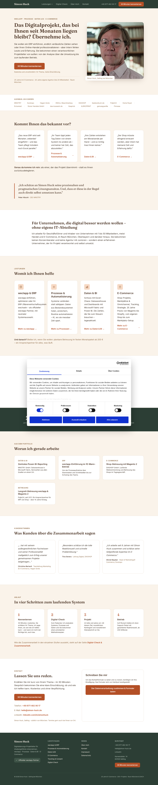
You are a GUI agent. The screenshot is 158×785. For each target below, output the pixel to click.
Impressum (85, 752)
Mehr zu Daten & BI (94, 329)
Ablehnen (46, 420)
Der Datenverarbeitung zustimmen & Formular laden (112, 690)
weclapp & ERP (53, 745)
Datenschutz (86, 755)
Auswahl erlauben (79, 420)
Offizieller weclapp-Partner (29, 760)
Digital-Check (61, 4)
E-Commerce (53, 755)
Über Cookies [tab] (113, 371)
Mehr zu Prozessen (61, 329)
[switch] (66, 410)
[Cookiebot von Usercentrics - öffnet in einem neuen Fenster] (118, 363)
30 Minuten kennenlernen (131, 4)
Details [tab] (79, 371)
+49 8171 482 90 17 (108, 4)
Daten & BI (52, 752)
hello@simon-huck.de (31, 710)
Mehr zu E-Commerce (128, 327)
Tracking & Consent (55, 759)
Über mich (75, 4)
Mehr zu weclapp (27, 329)
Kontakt (85, 4)
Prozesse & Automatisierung (58, 748)
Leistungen (46, 4)
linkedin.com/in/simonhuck (35, 715)
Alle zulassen (112, 420)
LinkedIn (118, 752)
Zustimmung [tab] (44, 371)
